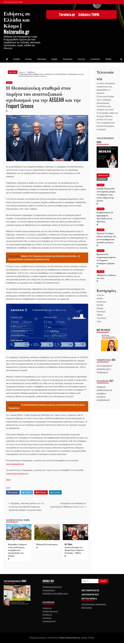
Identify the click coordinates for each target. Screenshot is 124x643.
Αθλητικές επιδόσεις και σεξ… (106, 276)
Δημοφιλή (103, 175)
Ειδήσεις (102, 179)
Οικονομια (41, 59)
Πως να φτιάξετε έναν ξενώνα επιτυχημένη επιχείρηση (106, 126)
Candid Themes (87, 637)
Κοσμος (28, 59)
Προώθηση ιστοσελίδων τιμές (55, 593)
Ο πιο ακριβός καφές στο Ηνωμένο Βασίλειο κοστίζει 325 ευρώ (107, 116)
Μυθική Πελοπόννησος (47, 544)
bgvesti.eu (101, 396)
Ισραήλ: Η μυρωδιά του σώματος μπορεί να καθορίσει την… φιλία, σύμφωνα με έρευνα (106, 194)
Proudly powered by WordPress (43, 637)
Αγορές (54, 59)
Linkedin (56, 492)
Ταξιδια (108, 59)
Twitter (27, 492)
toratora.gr (101, 386)
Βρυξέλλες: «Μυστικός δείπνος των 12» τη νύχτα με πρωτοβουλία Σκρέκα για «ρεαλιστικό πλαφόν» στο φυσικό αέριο (26, 506)
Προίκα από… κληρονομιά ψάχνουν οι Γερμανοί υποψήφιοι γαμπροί (106, 258)
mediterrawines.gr (104, 390)
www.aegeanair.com (15, 464)
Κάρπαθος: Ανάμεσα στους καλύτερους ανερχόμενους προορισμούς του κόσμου (17, 550)
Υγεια (99, 321)
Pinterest (42, 492)
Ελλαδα (16, 59)
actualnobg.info (103, 400)
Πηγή (8, 479)
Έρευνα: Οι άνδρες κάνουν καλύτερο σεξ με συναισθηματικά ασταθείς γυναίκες (106, 238)
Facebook (13, 492)
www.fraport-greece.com (17, 473)
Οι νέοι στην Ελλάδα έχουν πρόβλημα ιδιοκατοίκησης (105, 99)
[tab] (103, 175)
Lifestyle (81, 59)
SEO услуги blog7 (104, 365)
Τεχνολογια (67, 59)
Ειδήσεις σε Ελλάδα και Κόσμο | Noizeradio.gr (17, 22)
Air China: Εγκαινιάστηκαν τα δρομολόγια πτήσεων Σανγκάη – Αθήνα (74, 548)
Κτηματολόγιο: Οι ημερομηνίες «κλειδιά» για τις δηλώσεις (105, 217)
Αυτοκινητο (95, 59)
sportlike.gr (101, 393)
